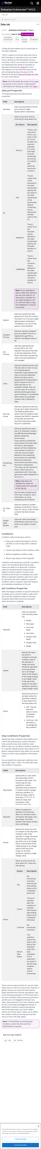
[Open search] (31, 3)
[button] (20, 19)
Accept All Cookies (20, 1145)
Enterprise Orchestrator (8, 38)
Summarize (28, 34)
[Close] (38, 1126)
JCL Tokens (21, 67)
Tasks (35, 86)
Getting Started (24, 40)
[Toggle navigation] (38, 3)
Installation (34, 39)
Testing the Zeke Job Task (28, 74)
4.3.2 (17, 39)
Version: (4, 30)
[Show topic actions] (38, 24)
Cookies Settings (20, 1139)
